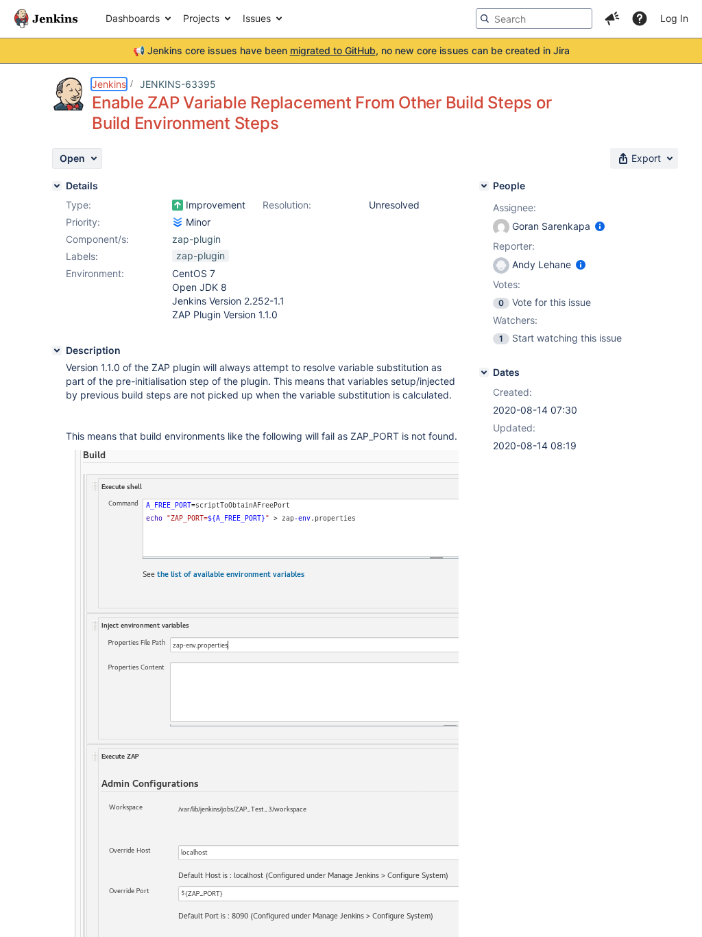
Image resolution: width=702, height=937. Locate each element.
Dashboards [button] (133, 18)
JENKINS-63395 (178, 84)
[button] (612, 18)
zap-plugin (196, 239)
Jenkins (109, 84)
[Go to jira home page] (46, 18)
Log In (674, 18)
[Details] (57, 186)
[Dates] (484, 372)
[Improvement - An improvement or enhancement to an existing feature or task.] (177, 205)
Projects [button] (201, 18)
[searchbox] (534, 18)
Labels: (82, 256)
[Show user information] (599, 226)
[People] (484, 186)
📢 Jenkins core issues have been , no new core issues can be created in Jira (351, 50)
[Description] (57, 350)
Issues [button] (257, 18)
